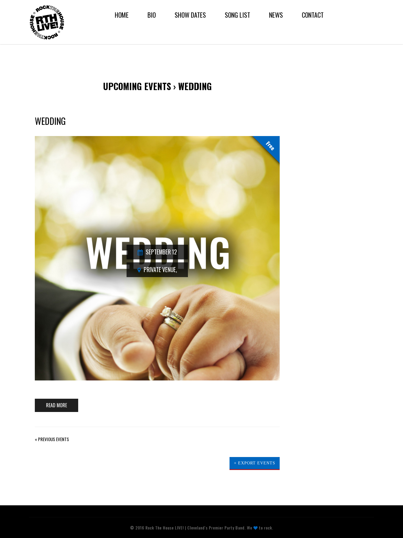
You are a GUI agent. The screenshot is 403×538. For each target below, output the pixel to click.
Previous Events (52, 439)
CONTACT (313, 14)
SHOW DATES (190, 14)
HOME (122, 14)
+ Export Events (254, 463)
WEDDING (50, 121)
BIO (152, 14)
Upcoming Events (137, 86)
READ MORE (56, 405)
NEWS (276, 14)
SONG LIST (237, 14)
